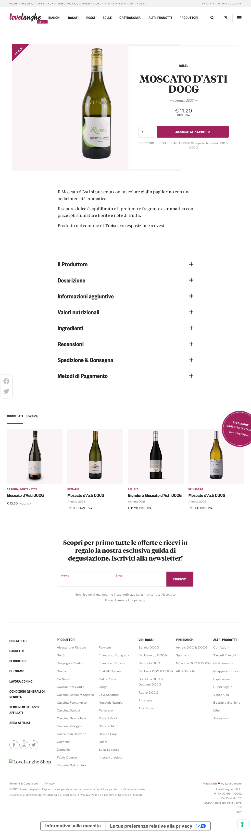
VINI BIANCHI (185, 640)
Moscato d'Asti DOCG (25, 495)
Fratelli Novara (110, 671)
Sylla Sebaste (109, 749)
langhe (25, 18)
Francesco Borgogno (114, 655)
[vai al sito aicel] (30, 763)
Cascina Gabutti (69, 710)
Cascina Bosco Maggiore (75, 695)
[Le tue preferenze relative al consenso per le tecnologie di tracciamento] (242, 824)
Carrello (16, 651)
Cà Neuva (64, 679)
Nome (65, 575)
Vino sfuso (221, 695)
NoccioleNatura (111, 702)
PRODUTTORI (66, 640)
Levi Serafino (109, 695)
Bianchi (55, 18)
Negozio (27, 3)
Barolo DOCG (148, 647)
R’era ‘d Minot (109, 726)
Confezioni (221, 647)
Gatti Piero (107, 679)
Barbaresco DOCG (152, 655)
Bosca (61, 671)
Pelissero (195, 489)
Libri (216, 710)
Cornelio (63, 742)
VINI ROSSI (146, 640)
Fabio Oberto (67, 757)
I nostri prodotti (111, 757)
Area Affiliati (20, 723)
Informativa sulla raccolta (73, 826)
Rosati (73, 18)
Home (13, 3)
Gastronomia (130, 18)
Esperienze (221, 679)
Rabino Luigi (108, 734)
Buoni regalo (222, 687)
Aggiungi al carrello (193, 131)
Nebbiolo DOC (149, 663)
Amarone (145, 700)
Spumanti (183, 655)
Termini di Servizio (116, 795)
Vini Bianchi (45, 3)
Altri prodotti (160, 18)
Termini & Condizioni (23, 783)
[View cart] (225, 18)
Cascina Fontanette (22, 489)
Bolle (107, 18)
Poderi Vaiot (108, 718)
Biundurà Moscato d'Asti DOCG (155, 495)
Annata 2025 (76, 501)
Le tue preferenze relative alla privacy (151, 826)
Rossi (90, 18)
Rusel (103, 742)
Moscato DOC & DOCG (74, 3)
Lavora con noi (21, 681)
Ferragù (105, 647)
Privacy (49, 783)
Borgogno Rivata (69, 663)
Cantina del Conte (70, 687)
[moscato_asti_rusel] (96, 107)
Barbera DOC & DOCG (155, 671)
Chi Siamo (16, 671)
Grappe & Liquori (226, 671)
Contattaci (18, 641)
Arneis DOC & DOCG (192, 647)
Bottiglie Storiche (226, 702)
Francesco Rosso (112, 663)
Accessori (220, 718)
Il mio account (230, 3)
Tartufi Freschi (224, 655)
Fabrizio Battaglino (71, 765)
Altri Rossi (146, 708)
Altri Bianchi (185, 671)
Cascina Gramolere (71, 718)
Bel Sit (133, 489)
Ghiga (103, 687)
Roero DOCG (148, 692)
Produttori (189, 18)
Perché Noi (17, 661)
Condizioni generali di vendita (27, 694)
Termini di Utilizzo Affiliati (24, 710)
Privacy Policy (89, 795)
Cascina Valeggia (69, 726)
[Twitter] (6, 391)
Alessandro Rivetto (71, 647)
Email (119, 575)
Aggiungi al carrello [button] (26, 512)
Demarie (73, 489)
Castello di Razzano (72, 734)
